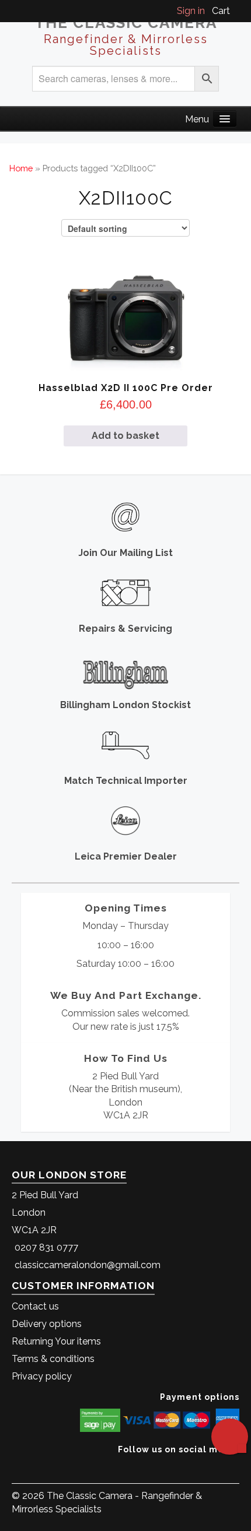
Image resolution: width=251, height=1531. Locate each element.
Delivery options (47, 1323)
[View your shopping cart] (235, 10)
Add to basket (125, 435)
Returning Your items (56, 1341)
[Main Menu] (224, 118)
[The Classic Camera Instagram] (237, 1467)
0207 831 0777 (46, 1247)
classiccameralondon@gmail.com (88, 1264)
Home (21, 168)
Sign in (191, 10)
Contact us (35, 1306)
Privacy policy (42, 1376)
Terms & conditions (53, 1358)
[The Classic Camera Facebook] (234, 1467)
